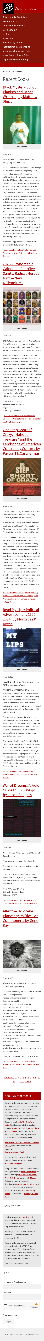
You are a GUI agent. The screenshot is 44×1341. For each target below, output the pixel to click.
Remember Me (10, 1315)
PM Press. (32, 1178)
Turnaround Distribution (26, 1184)
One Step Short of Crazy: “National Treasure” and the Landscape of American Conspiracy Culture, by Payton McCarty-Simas (22, 441)
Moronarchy (15, 1128)
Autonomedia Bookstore (15, 17)
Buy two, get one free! (14, 1152)
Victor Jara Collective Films (16, 50)
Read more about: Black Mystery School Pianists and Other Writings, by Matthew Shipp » (20, 253)
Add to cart (22, 146)
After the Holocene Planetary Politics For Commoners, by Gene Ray (20, 918)
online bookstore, (29, 1171)
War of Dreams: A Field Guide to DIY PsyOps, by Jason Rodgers (21, 790)
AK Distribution (24, 1174)
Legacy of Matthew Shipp (15, 59)
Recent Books (10, 21)
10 (39, 1077)
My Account (8, 38)
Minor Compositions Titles (16, 55)
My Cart (7, 34)
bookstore (27, 1217)
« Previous (9, 1077)
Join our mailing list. (13, 1163)
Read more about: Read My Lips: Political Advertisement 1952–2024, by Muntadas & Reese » (20, 774)
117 (22, 1081)
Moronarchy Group (12, 42)
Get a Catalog (10, 29)
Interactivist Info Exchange (16, 46)
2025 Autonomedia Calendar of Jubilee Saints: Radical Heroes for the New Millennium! (21, 273)
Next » (28, 1081)
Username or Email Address (14, 1282)
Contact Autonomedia (14, 25)
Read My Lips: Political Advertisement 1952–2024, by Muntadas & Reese (21, 616)
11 (14, 1081)
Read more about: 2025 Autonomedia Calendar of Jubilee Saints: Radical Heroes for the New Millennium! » (22, 418)
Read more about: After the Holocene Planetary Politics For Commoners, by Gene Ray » (21, 1064)
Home (8, 71)
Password (7, 1292)
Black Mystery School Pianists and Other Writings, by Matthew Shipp (20, 94)
